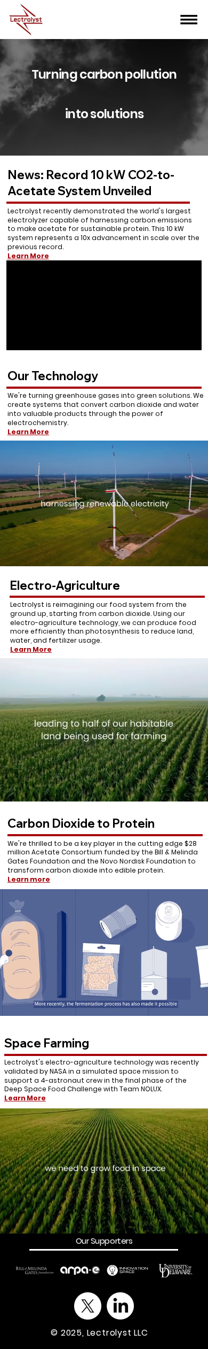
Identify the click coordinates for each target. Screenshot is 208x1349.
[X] (87, 1306)
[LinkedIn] (120, 1306)
